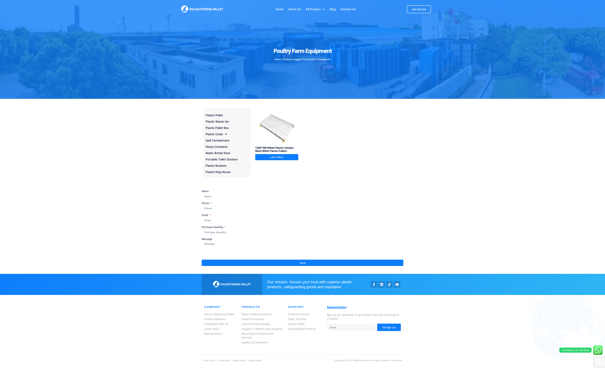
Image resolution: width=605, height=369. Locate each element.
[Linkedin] (381, 284)
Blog (333, 9)
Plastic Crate (214, 134)
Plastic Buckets (216, 165)
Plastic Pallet (214, 115)
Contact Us (348, 9)
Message (207, 239)
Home (279, 9)
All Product (313, 9)
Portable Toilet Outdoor (222, 159)
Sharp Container (217, 146)
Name (205, 191)
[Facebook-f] (374, 284)
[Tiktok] (389, 284)
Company (212, 306)
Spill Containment (218, 140)
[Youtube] (397, 284)
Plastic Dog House (218, 172)
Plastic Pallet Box (217, 128)
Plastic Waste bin (217, 121)
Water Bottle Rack (218, 153)
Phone (206, 203)
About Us (294, 9)
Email (205, 215)
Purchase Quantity (213, 227)
